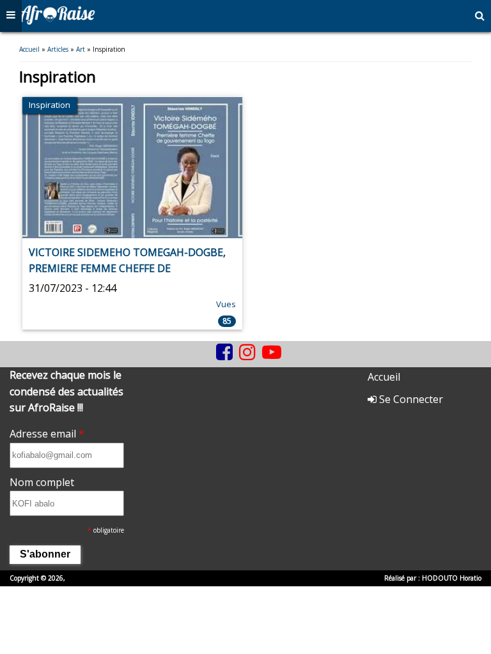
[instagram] (247, 352)
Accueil (29, 49)
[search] (480, 16)
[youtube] (271, 352)
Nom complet (42, 482)
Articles (57, 49)
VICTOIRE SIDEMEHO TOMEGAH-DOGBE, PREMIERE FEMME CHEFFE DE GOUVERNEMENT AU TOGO (127, 268)
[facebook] (224, 352)
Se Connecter (410, 399)
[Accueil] (57, 21)
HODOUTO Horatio (451, 578)
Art (80, 49)
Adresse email (47, 434)
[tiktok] (210, 361)
